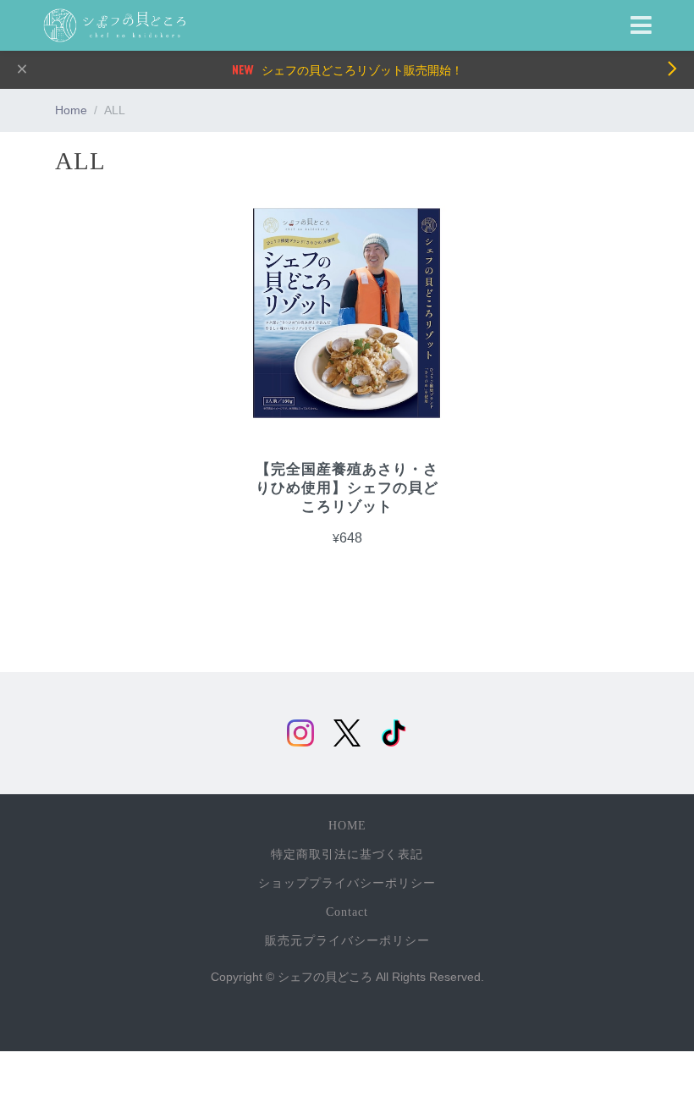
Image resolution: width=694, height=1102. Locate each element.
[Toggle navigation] (641, 26)
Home (71, 110)
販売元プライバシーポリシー (347, 940)
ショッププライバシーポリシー (347, 883)
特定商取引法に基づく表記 (347, 854)
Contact (347, 912)
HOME (347, 825)
